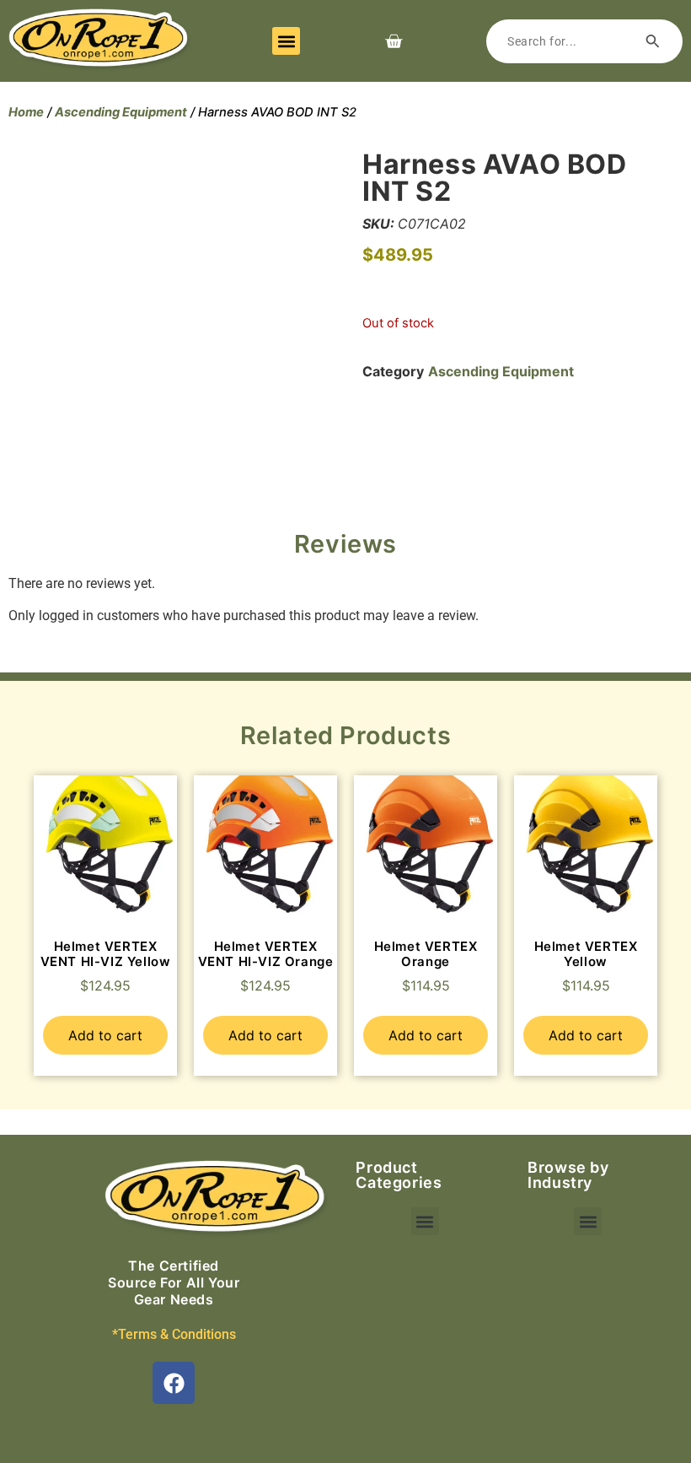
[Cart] (393, 41)
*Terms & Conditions (174, 1334)
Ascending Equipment (121, 112)
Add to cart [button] (105, 1035)
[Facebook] (174, 1383)
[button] (286, 41)
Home (26, 112)
